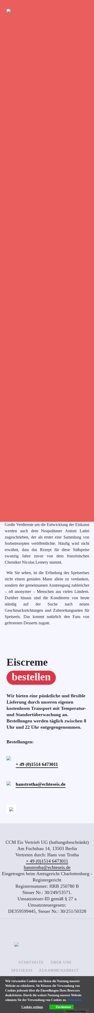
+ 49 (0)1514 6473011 (37, 764)
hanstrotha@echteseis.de (41, 784)
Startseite (31, 962)
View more (74, 1000)
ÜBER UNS (61, 962)
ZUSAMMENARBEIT (59, 970)
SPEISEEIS (22, 970)
